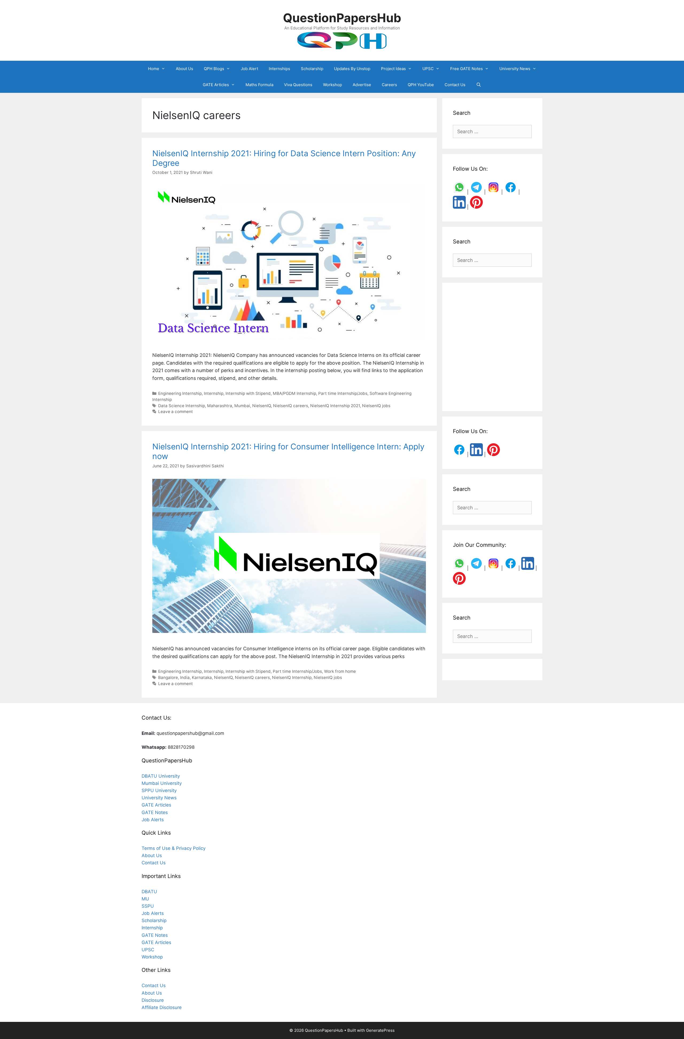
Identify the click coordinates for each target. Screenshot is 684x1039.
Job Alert (249, 68)
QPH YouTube (421, 84)
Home (153, 68)
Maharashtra (219, 405)
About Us (184, 68)
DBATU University (161, 776)
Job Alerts (153, 819)
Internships (279, 68)
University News (514, 68)
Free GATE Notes (466, 68)
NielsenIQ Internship (292, 677)
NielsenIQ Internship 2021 (335, 405)
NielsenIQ (261, 405)
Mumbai (242, 405)
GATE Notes (155, 812)
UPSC (428, 68)
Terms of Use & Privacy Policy (173, 848)
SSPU (148, 906)
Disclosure (153, 1000)
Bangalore (168, 677)
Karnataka (202, 677)
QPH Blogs (214, 68)
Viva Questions (298, 84)
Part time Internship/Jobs (342, 393)
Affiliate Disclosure (162, 1007)
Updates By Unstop (352, 68)
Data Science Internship (181, 405)
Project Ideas (393, 68)
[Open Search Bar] (479, 85)
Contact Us (455, 84)
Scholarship (312, 68)
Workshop (332, 84)
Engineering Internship (180, 393)
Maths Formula (259, 84)
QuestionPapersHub (342, 17)
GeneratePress (380, 1030)
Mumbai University (162, 783)
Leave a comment (175, 411)
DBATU (149, 891)
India (185, 677)
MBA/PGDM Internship (294, 393)
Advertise (362, 84)
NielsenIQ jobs (376, 405)
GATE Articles (216, 84)
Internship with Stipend (248, 393)
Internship (213, 393)
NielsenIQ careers (290, 405)
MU (145, 899)
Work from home (340, 671)
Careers (389, 84)
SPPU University (159, 790)
